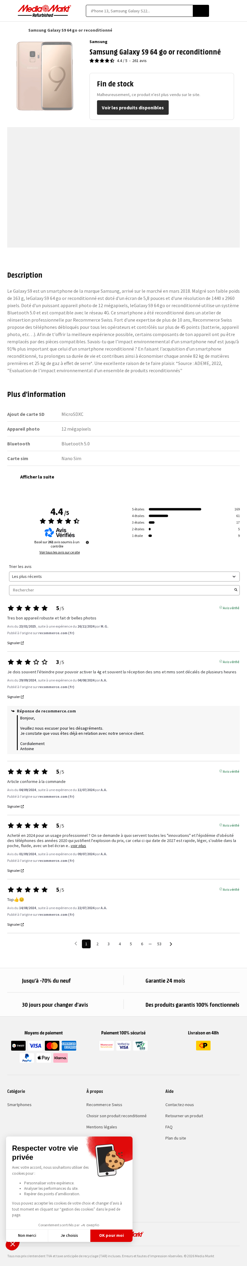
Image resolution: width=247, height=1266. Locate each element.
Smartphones (19, 1104)
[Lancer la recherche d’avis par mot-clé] (235, 590)
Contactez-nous (179, 1104)
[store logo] (44, 11)
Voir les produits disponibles (133, 107)
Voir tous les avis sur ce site (59, 552)
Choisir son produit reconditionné (116, 1115)
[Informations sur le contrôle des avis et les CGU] (87, 542)
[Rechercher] (201, 11)
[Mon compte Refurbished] (226, 10)
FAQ (169, 1127)
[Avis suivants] (171, 944)
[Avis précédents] (76, 943)
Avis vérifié (231, 607)
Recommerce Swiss (104, 1104)
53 (159, 943)
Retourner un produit (184, 1115)
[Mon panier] (237, 10)
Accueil (10, 30)
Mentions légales (101, 1127)
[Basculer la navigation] (10, 10)
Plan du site (175, 1138)
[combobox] (139, 11)
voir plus (78, 845)
